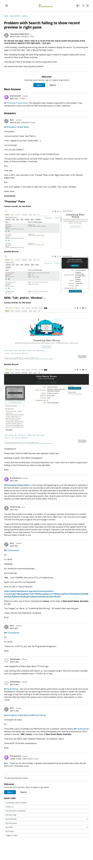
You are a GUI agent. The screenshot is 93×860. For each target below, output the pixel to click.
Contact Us (10, 807)
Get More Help (11, 815)
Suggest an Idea (11, 835)
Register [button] (53, 85)
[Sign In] (87, 6)
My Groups (10, 831)
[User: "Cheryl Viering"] (6, 508)
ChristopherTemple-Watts (19, 34)
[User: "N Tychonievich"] (6, 97)
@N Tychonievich (11, 550)
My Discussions (11, 823)
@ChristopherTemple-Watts (16, 127)
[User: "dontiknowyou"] (6, 660)
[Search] (83, 6)
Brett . (12, 120)
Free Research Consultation (16, 811)
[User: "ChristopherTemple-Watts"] (6, 35)
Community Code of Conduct (16, 803)
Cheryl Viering (15, 507)
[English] (45, 6)
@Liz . (6, 763)
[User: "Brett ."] (6, 121)
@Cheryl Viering (11, 689)
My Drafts (46, 827)
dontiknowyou (15, 659)
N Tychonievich (15, 96)
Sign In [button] (39, 85)
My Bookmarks (46, 819)
